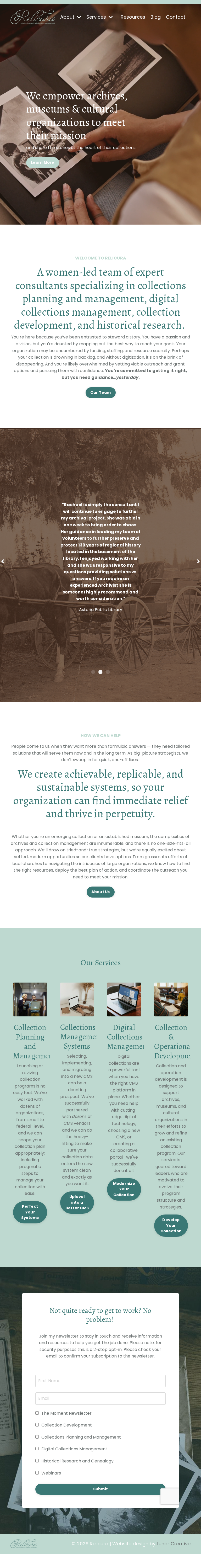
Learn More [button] (42, 162)
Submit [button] (100, 1489)
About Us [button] (100, 891)
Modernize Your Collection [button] (124, 1189)
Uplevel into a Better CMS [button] (77, 1202)
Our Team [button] (100, 392)
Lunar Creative (174, 1543)
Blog (155, 17)
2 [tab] (100, 672)
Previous (2, 561)
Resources (133, 17)
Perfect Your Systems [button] (30, 1212)
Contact (175, 17)
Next (198, 561)
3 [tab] (107, 672)
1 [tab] (93, 672)
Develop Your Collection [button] (171, 1225)
